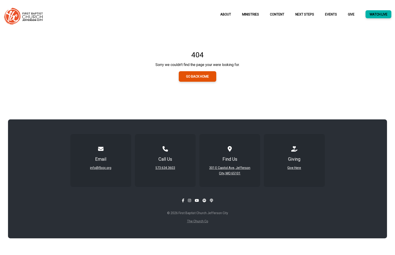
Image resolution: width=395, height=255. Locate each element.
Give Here (294, 168)
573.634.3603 (165, 168)
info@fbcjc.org (100, 168)
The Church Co (197, 221)
